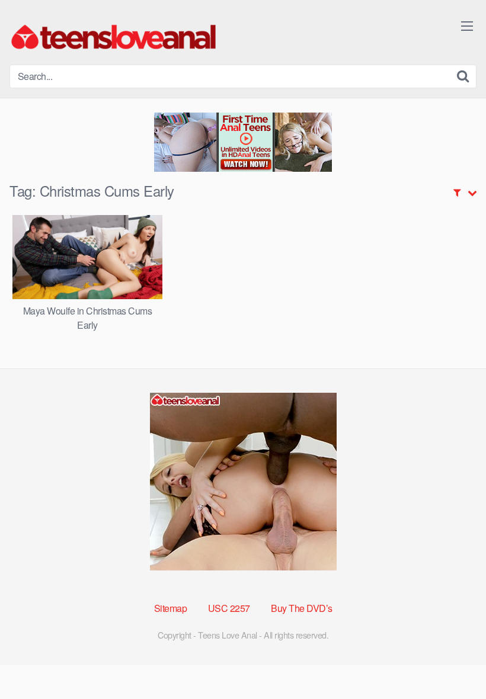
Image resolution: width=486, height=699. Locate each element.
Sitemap (170, 608)
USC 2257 (229, 608)
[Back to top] (453, 661)
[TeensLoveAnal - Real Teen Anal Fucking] (113, 37)
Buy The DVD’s (301, 608)
